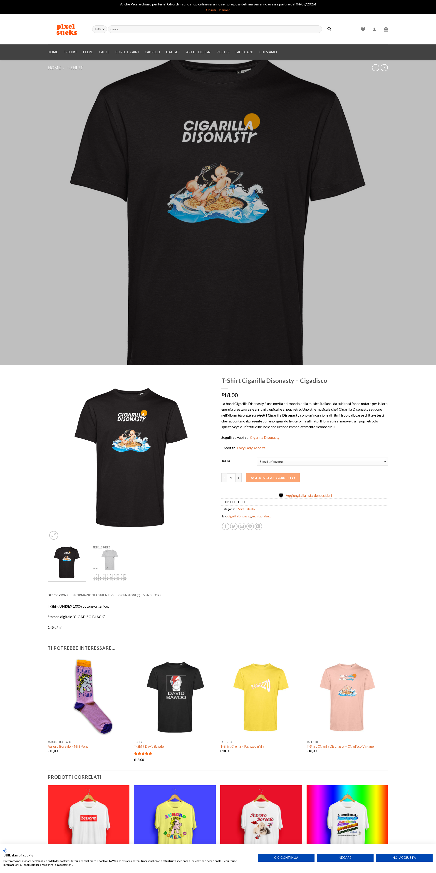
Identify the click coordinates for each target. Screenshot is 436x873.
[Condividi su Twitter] (234, 526)
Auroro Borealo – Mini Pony (68, 746)
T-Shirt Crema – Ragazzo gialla (242, 746)
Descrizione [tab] (58, 595)
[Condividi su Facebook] (225, 526)
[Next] (205, 457)
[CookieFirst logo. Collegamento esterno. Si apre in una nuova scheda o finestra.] (5, 851)
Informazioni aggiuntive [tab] (93, 595)
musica (256, 516)
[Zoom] (53, 535)
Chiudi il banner (218, 10)
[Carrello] (386, 29)
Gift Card (244, 52)
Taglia (225, 461)
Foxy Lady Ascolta (251, 448)
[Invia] (329, 29)
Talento (250, 509)
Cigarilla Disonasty (265, 437)
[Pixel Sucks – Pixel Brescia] (66, 29)
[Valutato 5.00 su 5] (143, 753)
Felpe (88, 52)
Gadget (173, 52)
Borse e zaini (127, 52)
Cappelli (152, 52)
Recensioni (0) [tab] (129, 595)
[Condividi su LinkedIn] (258, 526)
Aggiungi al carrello (272, 477)
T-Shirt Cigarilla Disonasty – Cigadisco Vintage (340, 746)
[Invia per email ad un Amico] (242, 526)
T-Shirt (70, 52)
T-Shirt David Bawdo (149, 746)
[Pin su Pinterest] (250, 526)
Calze (104, 52)
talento (267, 516)
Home (53, 52)
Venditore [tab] (152, 595)
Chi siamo (268, 52)
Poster (223, 52)
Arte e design (198, 52)
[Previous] (57, 457)
